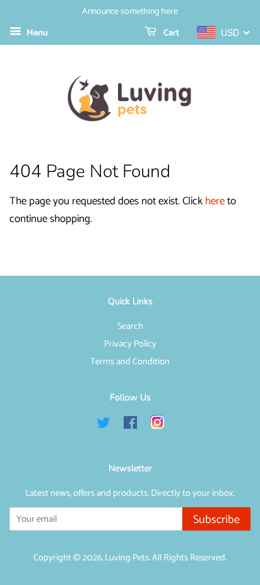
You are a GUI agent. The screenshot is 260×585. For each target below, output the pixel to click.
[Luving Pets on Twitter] (103, 425)
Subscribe (216, 519)
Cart (170, 33)
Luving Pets (127, 557)
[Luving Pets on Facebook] (130, 425)
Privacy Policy (130, 344)
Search (130, 326)
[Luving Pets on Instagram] (157, 425)
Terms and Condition (130, 361)
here (215, 201)
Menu (36, 33)
